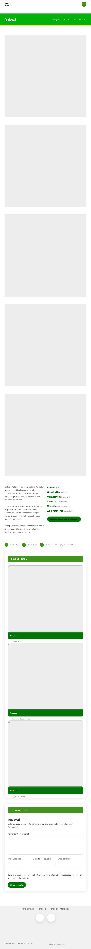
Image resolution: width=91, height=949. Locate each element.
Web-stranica (64, 859)
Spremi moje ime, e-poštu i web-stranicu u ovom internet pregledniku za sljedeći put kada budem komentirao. (44, 876)
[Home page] (48, 20)
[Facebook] (40, 918)
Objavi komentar (17, 885)
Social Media (32, 545)
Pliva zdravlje (28, 908)
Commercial (17, 641)
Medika (42, 908)
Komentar (18, 834)
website (70, 545)
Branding (15, 719)
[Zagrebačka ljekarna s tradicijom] (9, 6)
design (48, 545)
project (62, 545)
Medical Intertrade (60, 908)
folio (55, 545)
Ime (15, 859)
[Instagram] (51, 918)
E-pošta (42, 859)
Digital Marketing (18, 796)
